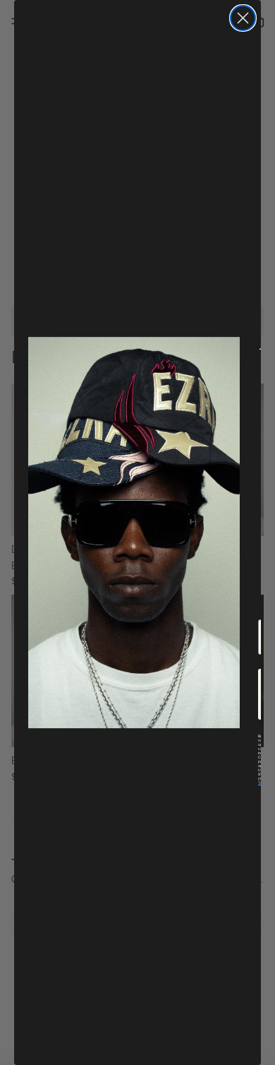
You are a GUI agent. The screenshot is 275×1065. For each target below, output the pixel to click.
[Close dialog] (243, 18)
